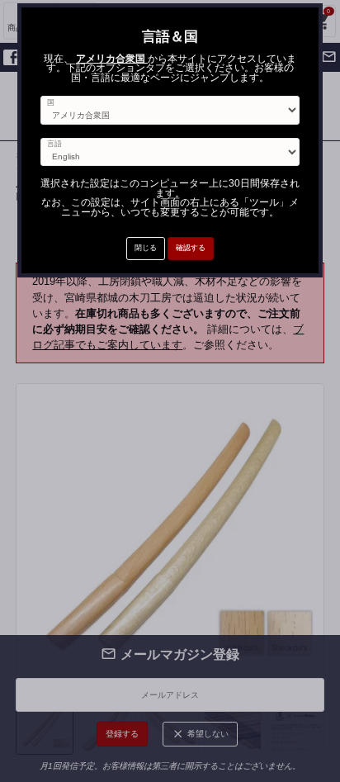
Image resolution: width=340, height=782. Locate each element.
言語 (54, 144)
